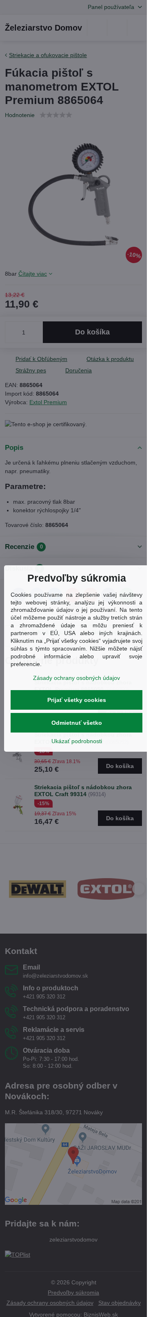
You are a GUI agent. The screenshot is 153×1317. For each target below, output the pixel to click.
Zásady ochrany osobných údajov (76, 678)
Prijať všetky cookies (76, 700)
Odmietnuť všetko (76, 722)
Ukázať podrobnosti (76, 741)
